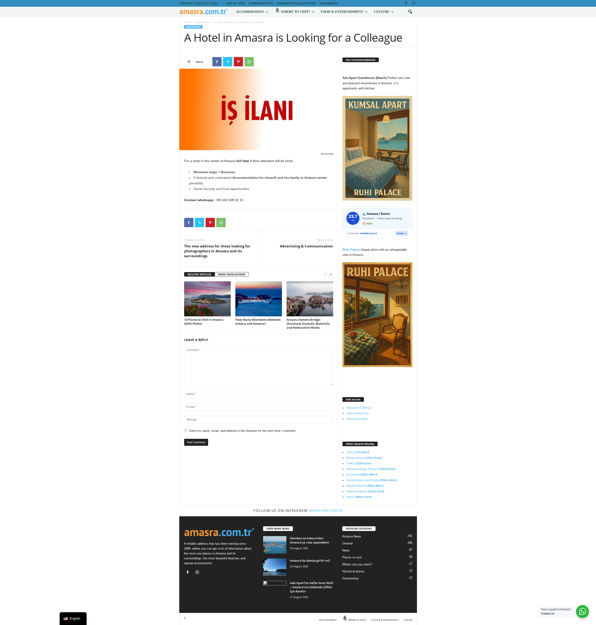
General (347, 543)
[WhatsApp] (249, 61)
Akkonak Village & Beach (370, 469)
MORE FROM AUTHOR (231, 274)
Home (187, 22)
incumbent (361, 474)
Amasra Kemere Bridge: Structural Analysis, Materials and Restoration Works (308, 324)
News (346, 550)
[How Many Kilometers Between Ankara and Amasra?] (258, 298)
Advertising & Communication (306, 246)
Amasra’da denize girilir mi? (310, 560)
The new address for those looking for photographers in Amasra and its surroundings (217, 251)
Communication (261, 3)
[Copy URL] (259, 61)
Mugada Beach (364, 485)
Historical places (353, 571)
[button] (410, 12)
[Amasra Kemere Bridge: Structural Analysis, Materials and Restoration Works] (310, 298)
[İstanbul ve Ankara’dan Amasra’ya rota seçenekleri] (274, 545)
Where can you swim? (357, 564)
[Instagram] (413, 3)
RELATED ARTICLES (199, 274)
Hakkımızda (329, 3)
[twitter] (227, 61)
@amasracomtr (325, 510)
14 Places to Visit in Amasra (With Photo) (204, 322)
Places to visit (352, 557)
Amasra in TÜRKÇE (359, 407)
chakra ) (359, 463)
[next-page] (330, 274)
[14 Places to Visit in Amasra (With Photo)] (207, 298)
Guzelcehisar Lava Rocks (371, 480)
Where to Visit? (295, 12)
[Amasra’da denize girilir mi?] (274, 567)
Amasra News (202, 22)
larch (357, 452)
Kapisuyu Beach (365, 491)
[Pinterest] (238, 61)
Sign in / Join (235, 3)
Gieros (359, 497)
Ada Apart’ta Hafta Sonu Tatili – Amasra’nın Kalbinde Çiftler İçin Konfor (311, 587)
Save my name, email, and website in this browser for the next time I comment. (242, 430)
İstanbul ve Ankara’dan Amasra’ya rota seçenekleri (309, 540)
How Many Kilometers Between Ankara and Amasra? (258, 322)
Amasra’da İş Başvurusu (296, 3)
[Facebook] (406, 3)
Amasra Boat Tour (357, 413)
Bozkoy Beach (364, 457)
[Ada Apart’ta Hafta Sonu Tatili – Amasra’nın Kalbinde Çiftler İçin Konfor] (274, 589)
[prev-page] (325, 274)
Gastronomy (350, 578)
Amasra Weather (357, 419)
